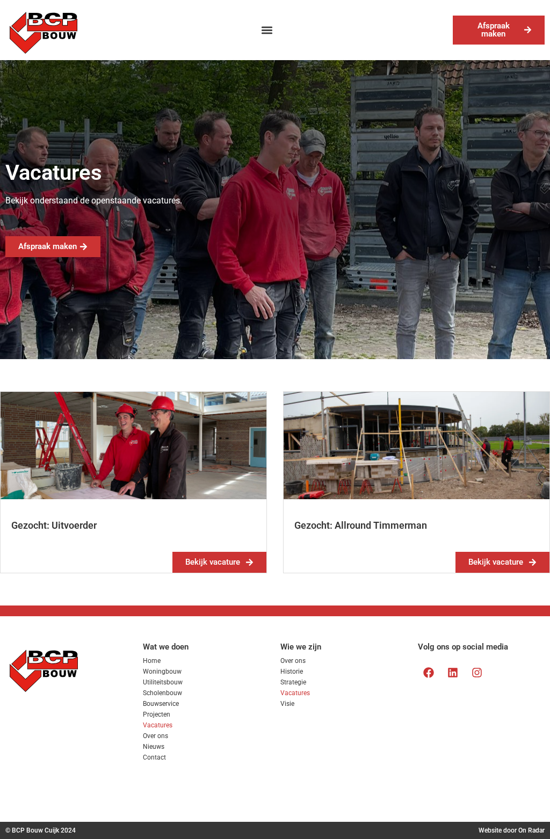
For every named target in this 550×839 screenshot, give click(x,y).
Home (152, 661)
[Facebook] (428, 672)
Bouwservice (161, 703)
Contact (154, 757)
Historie (291, 671)
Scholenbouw (162, 693)
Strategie (293, 682)
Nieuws (153, 746)
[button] (267, 30)
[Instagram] (477, 672)
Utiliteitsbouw (163, 682)
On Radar (531, 830)
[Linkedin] (453, 672)
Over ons (155, 736)
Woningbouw (162, 671)
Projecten (156, 714)
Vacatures (157, 725)
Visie (287, 703)
